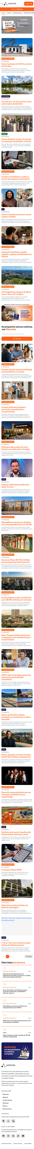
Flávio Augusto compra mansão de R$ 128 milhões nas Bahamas (16, 756)
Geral (9, 12)
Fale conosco (7, 1109)
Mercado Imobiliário (8, 58)
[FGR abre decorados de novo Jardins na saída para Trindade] (17, 430)
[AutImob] (10, 3)
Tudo (3, 12)
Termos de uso (18, 1143)
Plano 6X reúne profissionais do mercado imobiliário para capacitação (16, 794)
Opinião (4, 134)
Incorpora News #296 (11, 870)
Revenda (6, 1094)
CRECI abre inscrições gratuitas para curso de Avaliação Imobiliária (16, 677)
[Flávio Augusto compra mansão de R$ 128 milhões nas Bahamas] (17, 738)
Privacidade (27, 1143)
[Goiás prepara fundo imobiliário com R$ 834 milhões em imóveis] (17, 581)
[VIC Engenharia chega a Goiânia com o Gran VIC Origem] (17, 275)
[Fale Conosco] (13, 1121)
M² (3, 209)
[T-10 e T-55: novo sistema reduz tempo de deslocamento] (17, 926)
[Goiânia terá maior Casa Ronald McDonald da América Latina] (17, 815)
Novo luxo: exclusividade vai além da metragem (14, 906)
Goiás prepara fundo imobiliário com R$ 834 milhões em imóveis (16, 599)
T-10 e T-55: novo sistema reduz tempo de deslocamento (16, 944)
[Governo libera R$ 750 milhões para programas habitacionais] (17, 543)
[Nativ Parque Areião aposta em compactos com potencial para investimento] (17, 618)
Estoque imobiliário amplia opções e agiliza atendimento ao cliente (16, 254)
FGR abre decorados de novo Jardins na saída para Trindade (15, 448)
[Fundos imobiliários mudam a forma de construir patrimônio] (17, 160)
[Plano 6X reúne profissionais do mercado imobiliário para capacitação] (17, 776)
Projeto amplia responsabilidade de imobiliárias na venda (16, 371)
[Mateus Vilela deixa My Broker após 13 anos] (17, 468)
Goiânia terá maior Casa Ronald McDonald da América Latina (16, 833)
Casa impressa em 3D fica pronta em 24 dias (16, 65)
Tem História (5, 96)
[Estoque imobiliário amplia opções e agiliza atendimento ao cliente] (17, 235)
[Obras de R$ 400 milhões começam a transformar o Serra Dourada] (17, 698)
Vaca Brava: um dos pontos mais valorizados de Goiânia (16, 103)
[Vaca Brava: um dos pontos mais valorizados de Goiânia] (17, 85)
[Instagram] (8, 1136)
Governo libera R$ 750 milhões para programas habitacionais (15, 561)
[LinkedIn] (13, 1136)
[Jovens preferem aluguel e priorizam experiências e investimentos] (17, 390)
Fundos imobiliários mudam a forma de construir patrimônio (15, 178)
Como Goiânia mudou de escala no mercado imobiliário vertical (16, 140)
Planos (5, 1106)
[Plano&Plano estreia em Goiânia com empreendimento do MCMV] (17, 505)
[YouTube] (23, 1136)
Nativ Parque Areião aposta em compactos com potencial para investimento (16, 637)
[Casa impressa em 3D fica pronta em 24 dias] (17, 47)
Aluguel (5, 1097)
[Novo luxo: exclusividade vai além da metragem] (17, 888)
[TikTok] (18, 1136)
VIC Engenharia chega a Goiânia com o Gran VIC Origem (16, 293)
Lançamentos (17, 12)
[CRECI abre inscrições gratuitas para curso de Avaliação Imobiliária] (17, 658)
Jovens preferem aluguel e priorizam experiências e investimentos (13, 409)
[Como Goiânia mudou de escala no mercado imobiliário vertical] (17, 122)
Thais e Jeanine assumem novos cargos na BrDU (16, 215)
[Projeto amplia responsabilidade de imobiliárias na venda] (17, 353)
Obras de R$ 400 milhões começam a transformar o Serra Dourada (15, 717)
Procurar (18, 338)
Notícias (6, 1103)
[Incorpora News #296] (17, 853)
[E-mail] (3, 1121)
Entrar (28, 3)
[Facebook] (3, 1136)
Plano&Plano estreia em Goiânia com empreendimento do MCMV (16, 523)
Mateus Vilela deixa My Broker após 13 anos (15, 486)
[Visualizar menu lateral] (2, 4)
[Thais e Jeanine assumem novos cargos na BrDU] (17, 198)
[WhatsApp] (8, 1121)
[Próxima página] (12, 956)
